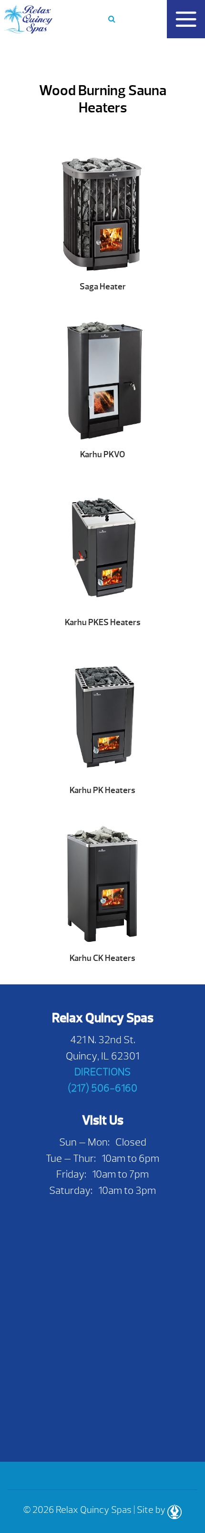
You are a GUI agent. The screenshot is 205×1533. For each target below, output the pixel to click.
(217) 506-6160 (102, 1088)
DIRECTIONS (102, 1072)
